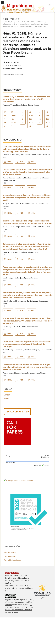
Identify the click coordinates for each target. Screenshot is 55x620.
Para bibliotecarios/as (12, 560)
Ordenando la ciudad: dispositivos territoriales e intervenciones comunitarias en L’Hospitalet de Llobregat (27, 344)
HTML (5, 120)
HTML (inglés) (14, 120)
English (7, 395)
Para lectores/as (10, 552)
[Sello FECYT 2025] (27, 536)
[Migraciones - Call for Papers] (17, 444)
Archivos (14, 19)
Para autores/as (10, 556)
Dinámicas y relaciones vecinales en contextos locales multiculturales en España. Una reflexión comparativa (27, 99)
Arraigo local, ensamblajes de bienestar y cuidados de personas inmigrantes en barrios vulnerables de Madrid (27, 197)
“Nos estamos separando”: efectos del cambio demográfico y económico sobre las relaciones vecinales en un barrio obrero (27, 172)
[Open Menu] (2, 2)
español (7, 398)
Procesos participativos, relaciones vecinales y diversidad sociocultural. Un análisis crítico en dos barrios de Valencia (27, 321)
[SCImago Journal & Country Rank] (18, 481)
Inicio (5, 19)
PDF (22, 119)
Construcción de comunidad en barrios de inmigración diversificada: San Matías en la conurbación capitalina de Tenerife (27, 367)
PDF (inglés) (31, 120)
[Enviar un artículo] (17, 414)
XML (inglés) (48, 120)
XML (40, 119)
